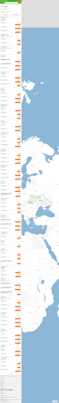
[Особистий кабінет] (20, 1)
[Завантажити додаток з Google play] (2, 389)
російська (6, 395)
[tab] (5, 7)
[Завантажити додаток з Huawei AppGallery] (11, 389)
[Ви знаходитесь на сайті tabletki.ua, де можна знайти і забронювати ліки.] (4, 0)
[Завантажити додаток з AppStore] (7, 389)
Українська (2, 395)
